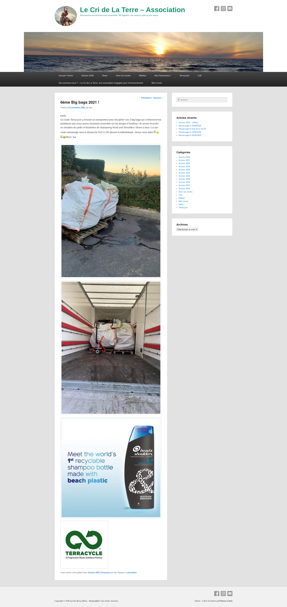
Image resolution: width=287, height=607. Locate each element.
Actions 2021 (94, 572)
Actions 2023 (184, 179)
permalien (132, 572)
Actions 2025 (184, 185)
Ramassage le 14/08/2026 (190, 132)
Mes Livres (157, 83)
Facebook (216, 8)
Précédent (145, 98)
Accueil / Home (66, 75)
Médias (142, 75)
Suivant (158, 98)
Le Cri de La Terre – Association (132, 10)
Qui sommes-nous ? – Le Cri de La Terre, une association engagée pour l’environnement (101, 83)
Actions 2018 (184, 163)
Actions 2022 (184, 176)
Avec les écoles (123, 75)
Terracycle (184, 75)
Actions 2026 (87, 75)
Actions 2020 (184, 170)
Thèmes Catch (225, 601)
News (104, 75)
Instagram (223, 8)
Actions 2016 (184, 157)
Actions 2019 (184, 166)
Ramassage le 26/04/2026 (190, 135)
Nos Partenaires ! (163, 75)
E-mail (229, 8)
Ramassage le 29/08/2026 (190, 126)
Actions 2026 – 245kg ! (189, 122)
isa (90, 107)
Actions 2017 (184, 160)
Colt (199, 75)
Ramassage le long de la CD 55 (192, 129)
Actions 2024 (184, 182)
